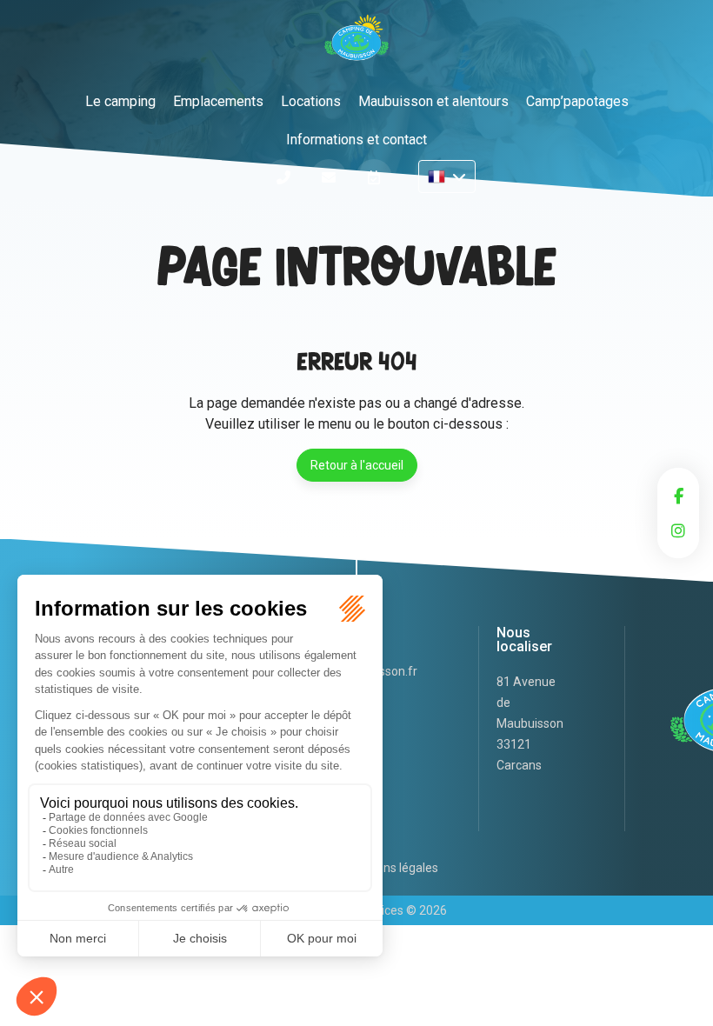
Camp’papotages (577, 101)
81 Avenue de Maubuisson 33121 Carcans (529, 723)
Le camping (120, 101)
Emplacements (218, 101)
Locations (311, 101)
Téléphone (283, 177)
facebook (678, 496)
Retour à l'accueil (356, 465)
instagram (678, 530)
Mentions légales (391, 868)
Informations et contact (356, 139)
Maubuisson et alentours (433, 101)
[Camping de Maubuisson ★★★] (356, 42)
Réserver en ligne (374, 177)
